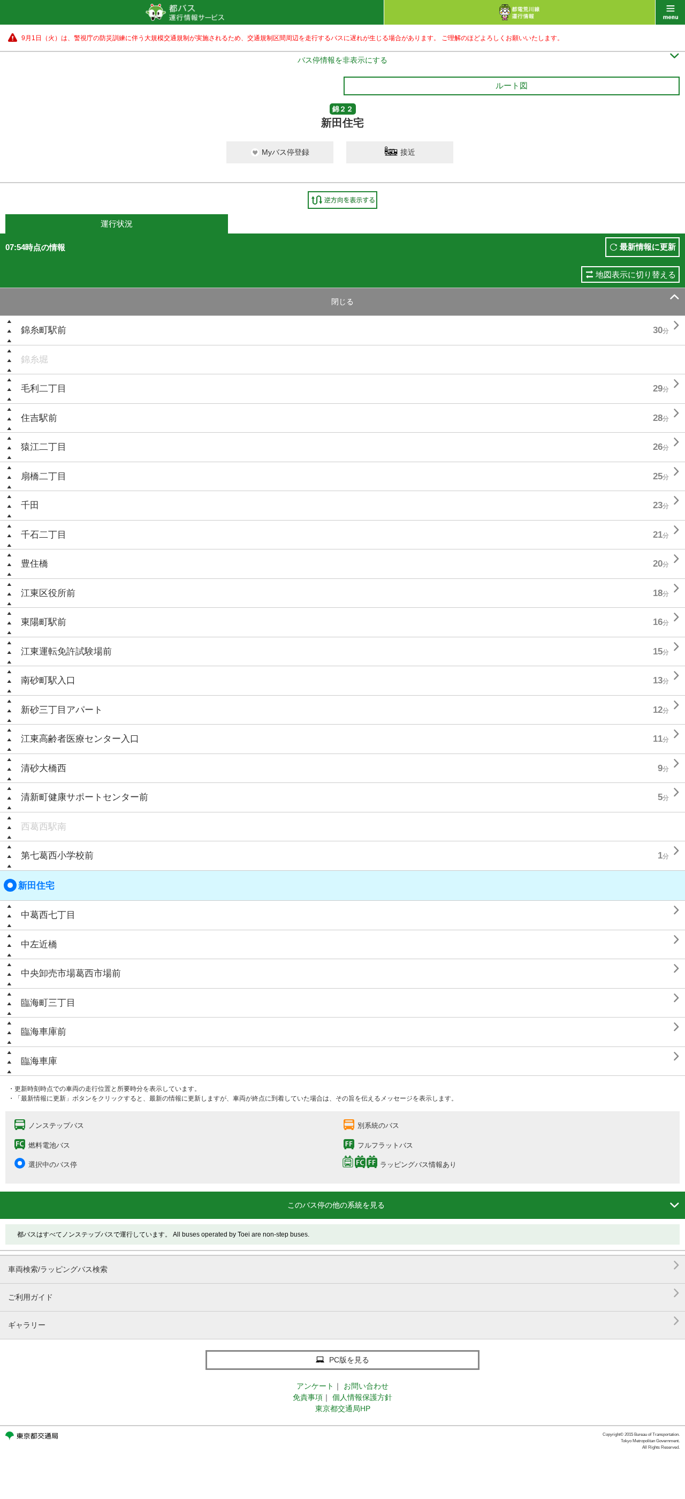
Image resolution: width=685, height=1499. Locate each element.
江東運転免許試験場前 (66, 651)
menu (670, 12)
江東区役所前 (48, 593)
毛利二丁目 (43, 388)
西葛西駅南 (43, 827)
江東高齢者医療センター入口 (80, 739)
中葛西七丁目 (48, 915)
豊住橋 (34, 564)
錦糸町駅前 (43, 330)
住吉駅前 (39, 418)
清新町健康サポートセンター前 (84, 797)
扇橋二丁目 (43, 476)
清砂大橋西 (43, 768)
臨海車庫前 (43, 1032)
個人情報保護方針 (362, 1397)
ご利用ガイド (344, 1293)
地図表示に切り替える (636, 274)
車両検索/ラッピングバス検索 (344, 1265)
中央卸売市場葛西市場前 (71, 973)
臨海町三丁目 (48, 1003)
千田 (30, 505)
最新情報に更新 (648, 246)
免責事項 (308, 1397)
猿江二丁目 (43, 447)
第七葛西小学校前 (57, 855)
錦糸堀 (34, 360)
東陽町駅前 (43, 622)
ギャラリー (344, 1321)
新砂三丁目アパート (62, 710)
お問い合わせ (366, 1386)
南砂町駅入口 (48, 680)
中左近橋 (39, 944)
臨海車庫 (39, 1061)
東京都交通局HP (342, 1408)
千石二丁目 (43, 535)
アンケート (315, 1386)
